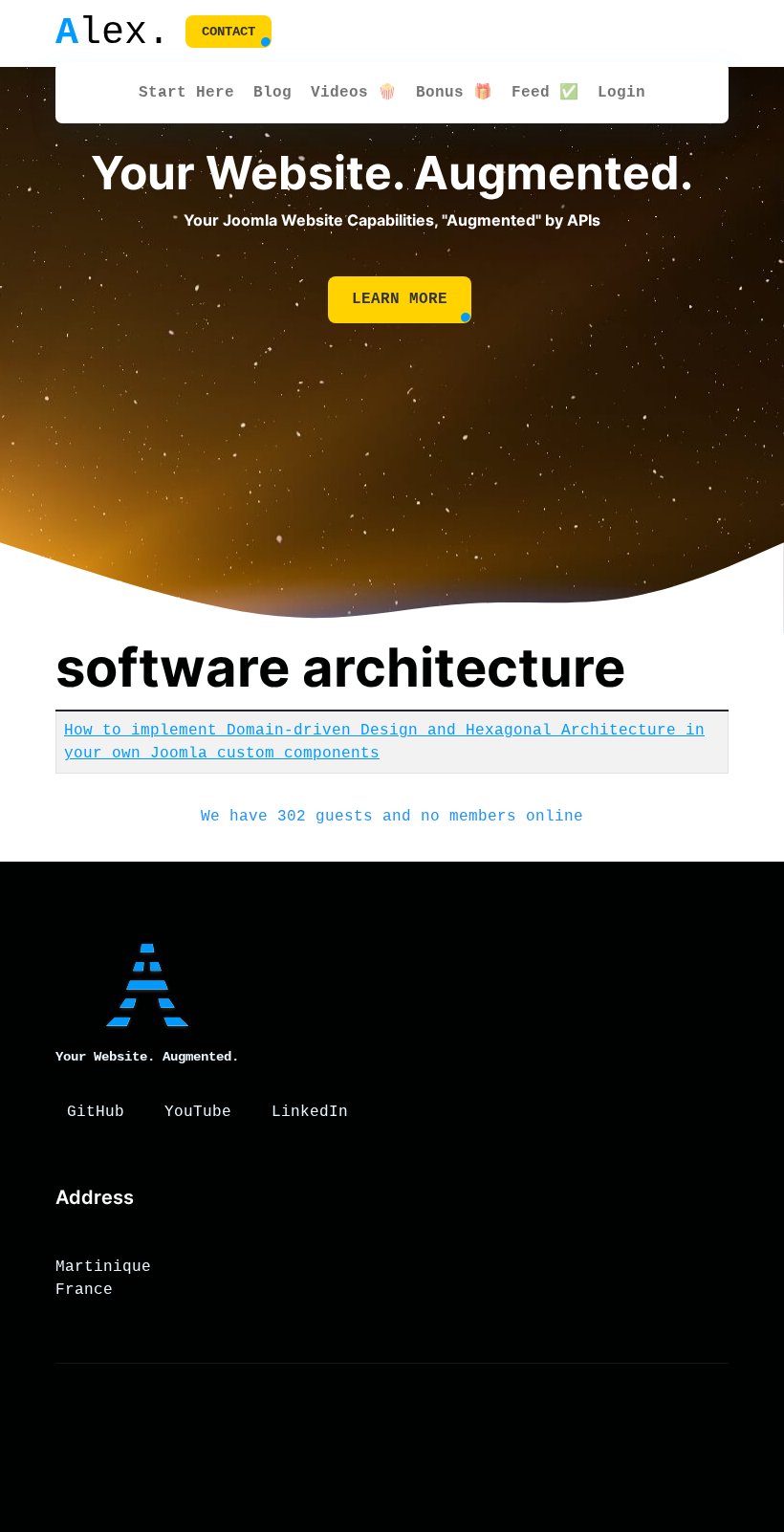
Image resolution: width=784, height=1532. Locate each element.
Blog (272, 92)
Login (621, 92)
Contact (228, 31)
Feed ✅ (545, 92)
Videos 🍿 (354, 92)
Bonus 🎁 (454, 92)
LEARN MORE (399, 299)
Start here (186, 92)
